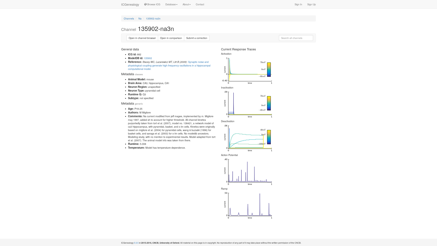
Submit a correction (196, 38)
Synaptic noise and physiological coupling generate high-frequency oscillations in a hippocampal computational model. (169, 65)
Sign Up (311, 4)
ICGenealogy (130, 4)
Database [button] (170, 4)
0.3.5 (136, 242)
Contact (200, 4)
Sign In (298, 4)
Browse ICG (153, 4)
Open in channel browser (142, 38)
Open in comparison (171, 38)
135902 (148, 58)
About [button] (186, 4)
